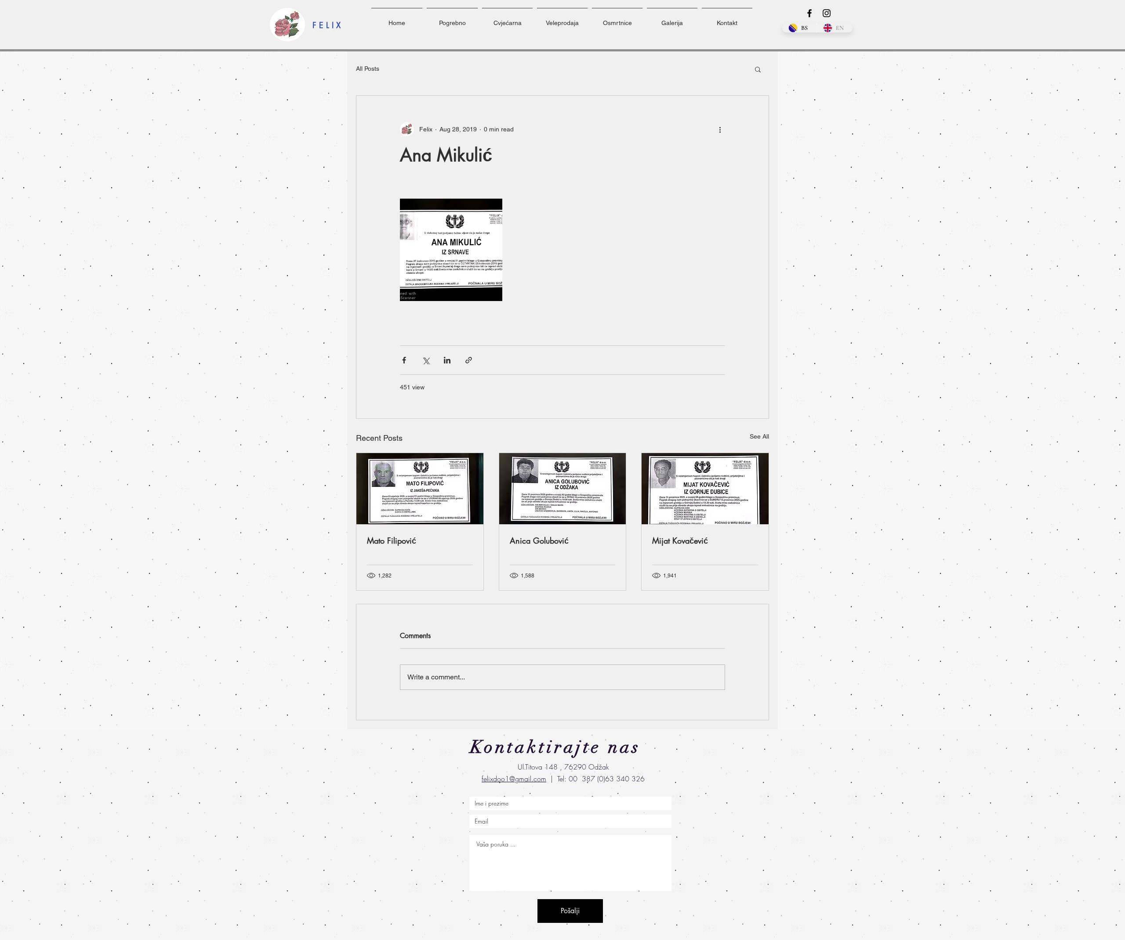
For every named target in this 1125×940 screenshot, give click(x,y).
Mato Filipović (391, 540)
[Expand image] (451, 250)
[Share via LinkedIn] (447, 360)
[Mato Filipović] (419, 488)
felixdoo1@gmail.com (514, 779)
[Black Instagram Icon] (826, 13)
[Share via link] (469, 360)
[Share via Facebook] (404, 360)
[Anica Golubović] (562, 488)
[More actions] (720, 129)
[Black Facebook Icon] (809, 13)
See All (759, 436)
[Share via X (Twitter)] (425, 360)
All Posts (367, 68)
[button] (758, 69)
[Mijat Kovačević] (705, 488)
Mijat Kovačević (680, 540)
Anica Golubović (539, 540)
